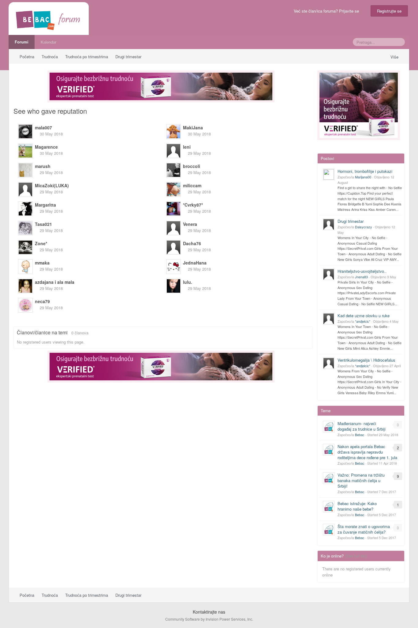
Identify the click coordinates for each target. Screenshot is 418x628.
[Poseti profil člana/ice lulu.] (173, 286)
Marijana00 (363, 176)
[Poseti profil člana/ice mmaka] (25, 266)
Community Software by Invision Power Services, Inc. (209, 619)
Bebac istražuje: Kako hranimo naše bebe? (357, 506)
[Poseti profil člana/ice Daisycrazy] (328, 224)
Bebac (359, 434)
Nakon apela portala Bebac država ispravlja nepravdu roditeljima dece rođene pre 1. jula (367, 451)
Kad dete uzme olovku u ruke (364, 315)
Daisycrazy (363, 226)
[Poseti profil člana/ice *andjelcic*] (328, 319)
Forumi (21, 42)
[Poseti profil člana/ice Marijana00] (328, 174)
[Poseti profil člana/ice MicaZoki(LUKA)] (25, 189)
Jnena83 (361, 276)
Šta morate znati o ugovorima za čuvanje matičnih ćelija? (364, 529)
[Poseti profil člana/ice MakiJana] (173, 131)
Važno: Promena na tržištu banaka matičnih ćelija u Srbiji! (361, 480)
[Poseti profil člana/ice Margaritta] (25, 208)
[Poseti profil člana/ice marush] (25, 170)
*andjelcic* (362, 321)
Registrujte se (389, 11)
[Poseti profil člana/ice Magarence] (25, 151)
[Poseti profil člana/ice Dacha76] (173, 247)
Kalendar (48, 42)
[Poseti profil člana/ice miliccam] (173, 189)
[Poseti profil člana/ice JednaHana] (173, 266)
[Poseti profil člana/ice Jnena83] (328, 274)
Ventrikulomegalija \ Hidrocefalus (366, 360)
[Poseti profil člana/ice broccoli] (173, 170)
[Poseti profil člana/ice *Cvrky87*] (173, 208)
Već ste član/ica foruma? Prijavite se (327, 11)
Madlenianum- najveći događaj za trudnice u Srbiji (362, 426)
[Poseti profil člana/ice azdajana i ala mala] (25, 286)
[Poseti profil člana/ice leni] (173, 151)
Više (395, 57)
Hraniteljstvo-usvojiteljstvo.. (362, 271)
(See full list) (356, 556)
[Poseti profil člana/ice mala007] (25, 131)
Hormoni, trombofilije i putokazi (365, 171)
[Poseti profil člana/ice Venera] (173, 228)
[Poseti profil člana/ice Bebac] (328, 426)
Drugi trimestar (351, 221)
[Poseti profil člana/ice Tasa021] (25, 228)
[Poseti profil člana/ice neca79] (25, 305)
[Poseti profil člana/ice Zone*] (25, 247)
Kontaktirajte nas (209, 612)
